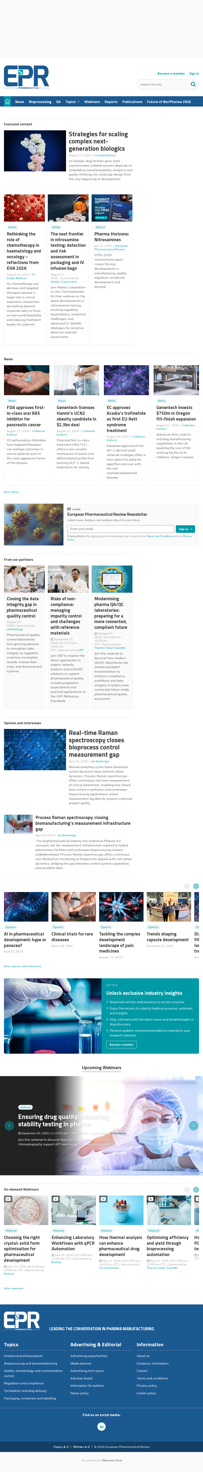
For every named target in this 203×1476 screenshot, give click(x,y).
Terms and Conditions (160, 536)
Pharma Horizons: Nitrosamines (111, 236)
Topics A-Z (61, 1447)
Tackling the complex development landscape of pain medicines (119, 942)
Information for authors (87, 1386)
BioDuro (9, 1273)
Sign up (183, 529)
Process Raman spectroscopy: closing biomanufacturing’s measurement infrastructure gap (82, 823)
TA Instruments (109, 1268)
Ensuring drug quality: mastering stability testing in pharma (63, 1120)
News (12, 400)
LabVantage (15, 629)
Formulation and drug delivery (25, 1391)
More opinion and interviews (22, 966)
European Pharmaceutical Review (111, 247)
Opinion (11, 927)
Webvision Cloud (112, 1460)
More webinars (14, 1288)
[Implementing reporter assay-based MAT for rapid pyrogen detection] (91, 1168)
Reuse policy (79, 1393)
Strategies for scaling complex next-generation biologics (98, 141)
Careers (142, 1371)
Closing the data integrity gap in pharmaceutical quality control (23, 607)
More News (11, 492)
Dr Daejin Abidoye (21, 276)
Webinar (25, 1107)
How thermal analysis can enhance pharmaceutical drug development (120, 1246)
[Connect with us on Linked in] (101, 1426)
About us (143, 1356)
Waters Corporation (64, 281)
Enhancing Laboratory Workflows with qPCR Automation (73, 1243)
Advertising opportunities (88, 1356)
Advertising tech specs (87, 1371)
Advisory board (81, 1378)
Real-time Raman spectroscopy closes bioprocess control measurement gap (96, 743)
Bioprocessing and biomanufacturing (30, 1363)
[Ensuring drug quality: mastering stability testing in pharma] (103, 1168)
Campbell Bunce (105, 155)
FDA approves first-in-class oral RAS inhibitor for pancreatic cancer (26, 416)
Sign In (194, 73)
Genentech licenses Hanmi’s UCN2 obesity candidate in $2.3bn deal (76, 416)
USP (81, 650)
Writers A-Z (81, 1447)
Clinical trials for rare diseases (72, 936)
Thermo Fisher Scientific (109, 648)
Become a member (171, 73)
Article (12, 227)
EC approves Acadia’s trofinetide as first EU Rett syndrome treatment (126, 419)
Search (193, 83)
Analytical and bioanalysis (23, 1356)
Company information (153, 1363)
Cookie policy (146, 1393)
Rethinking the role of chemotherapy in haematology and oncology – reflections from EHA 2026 (24, 251)
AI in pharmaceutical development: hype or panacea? (25, 939)
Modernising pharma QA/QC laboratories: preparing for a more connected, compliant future (110, 613)
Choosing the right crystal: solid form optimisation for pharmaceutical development (22, 1249)
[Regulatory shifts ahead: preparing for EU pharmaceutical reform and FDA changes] (95, 1168)
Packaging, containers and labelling (30, 1398)
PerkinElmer (118, 1133)
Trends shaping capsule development (168, 936)
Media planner (80, 1363)
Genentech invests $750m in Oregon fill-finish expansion (176, 413)
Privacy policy (147, 1386)
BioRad (56, 1262)
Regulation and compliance (24, 1383)
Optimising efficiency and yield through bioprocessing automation (168, 1246)
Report (100, 227)
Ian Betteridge (100, 761)
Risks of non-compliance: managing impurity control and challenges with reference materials (66, 615)
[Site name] (26, 88)
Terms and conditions (152, 1378)
